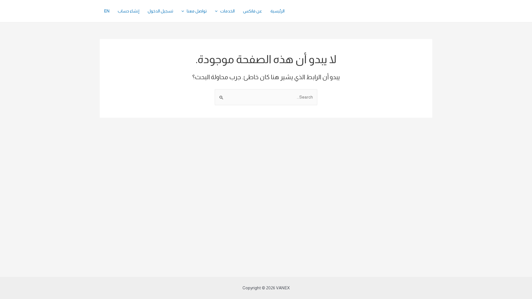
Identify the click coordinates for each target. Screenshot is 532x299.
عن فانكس (252, 11)
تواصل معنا (197, 11)
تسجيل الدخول (160, 11)
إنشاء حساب (128, 11)
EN (106, 11)
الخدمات (227, 11)
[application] (217, 11)
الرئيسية (277, 11)
